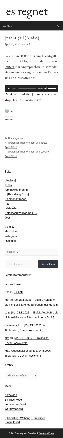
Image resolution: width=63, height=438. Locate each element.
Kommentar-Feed (15, 404)
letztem (9, 66)
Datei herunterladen (18, 94)
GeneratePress (46, 433)
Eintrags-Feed (13, 399)
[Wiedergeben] (8, 88)
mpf (7, 284)
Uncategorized (16, 138)
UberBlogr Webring (18, 418)
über (7, 217)
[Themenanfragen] (16, 199)
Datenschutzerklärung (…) (21, 213)
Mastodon (11, 231)
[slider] (52, 88)
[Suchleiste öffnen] (58, 25)
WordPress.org (14, 409)
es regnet (27, 10)
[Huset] (18, 284)
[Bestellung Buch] (18, 194)
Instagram (11, 236)
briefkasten (11, 208)
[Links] (9, 185)
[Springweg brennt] (16, 189)
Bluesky (9, 227)
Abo (7, 203)
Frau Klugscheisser (16, 350)
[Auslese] (10, 180)
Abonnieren (48, 264)
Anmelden (11, 395)
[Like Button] (7, 111)
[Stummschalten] (45, 88)
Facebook (11, 241)
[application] (31, 88)
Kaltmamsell (12, 325)
